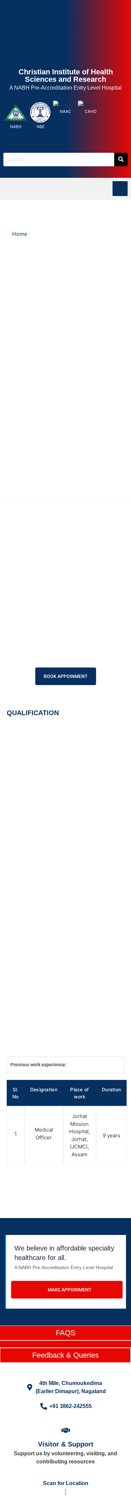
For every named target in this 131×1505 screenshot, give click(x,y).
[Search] (121, 159)
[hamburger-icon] (120, 188)
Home (19, 233)
